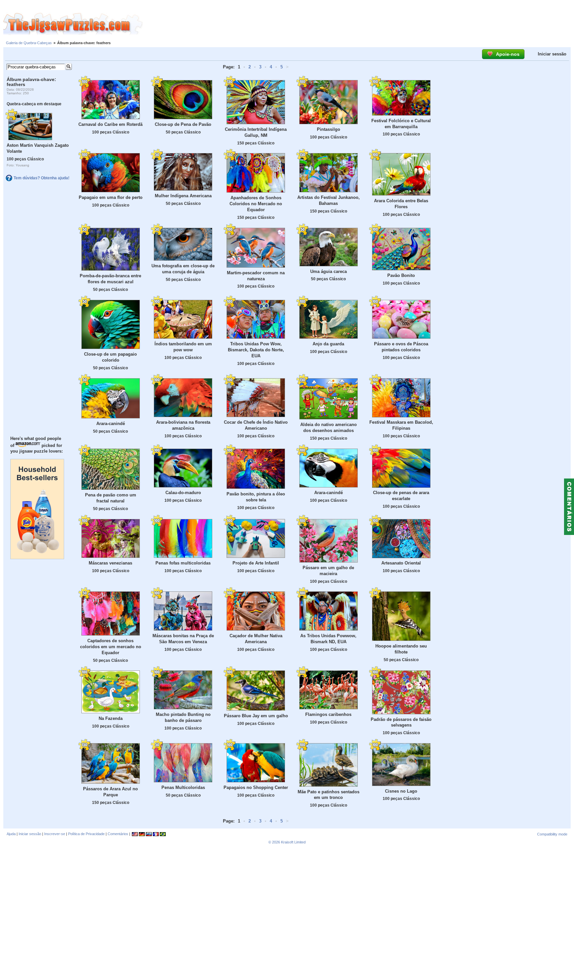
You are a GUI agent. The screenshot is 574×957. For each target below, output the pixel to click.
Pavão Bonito (401, 275)
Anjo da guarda (328, 343)
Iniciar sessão (552, 53)
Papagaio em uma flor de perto (111, 197)
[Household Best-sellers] (37, 558)
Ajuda (11, 834)
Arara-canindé (110, 423)
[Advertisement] (358, 24)
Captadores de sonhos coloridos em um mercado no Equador (110, 646)
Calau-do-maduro (183, 492)
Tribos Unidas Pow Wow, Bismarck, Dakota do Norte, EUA (256, 349)
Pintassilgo (328, 129)
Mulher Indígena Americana (183, 195)
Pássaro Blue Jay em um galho (256, 715)
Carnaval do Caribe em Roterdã (110, 124)
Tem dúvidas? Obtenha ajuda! (41, 178)
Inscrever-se (54, 834)
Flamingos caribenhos (328, 714)
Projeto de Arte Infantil (256, 563)
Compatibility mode (552, 834)
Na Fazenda (111, 718)
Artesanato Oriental (401, 563)
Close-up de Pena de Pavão (183, 124)
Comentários (118, 834)
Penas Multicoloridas (183, 787)
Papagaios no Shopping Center (256, 787)
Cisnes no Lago (401, 791)
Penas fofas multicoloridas (183, 563)
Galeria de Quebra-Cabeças (29, 43)
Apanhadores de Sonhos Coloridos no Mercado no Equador (256, 203)
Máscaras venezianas (110, 563)
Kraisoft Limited (293, 842)
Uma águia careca (328, 271)
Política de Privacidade (86, 834)
